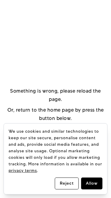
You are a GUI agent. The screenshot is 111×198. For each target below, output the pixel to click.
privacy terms (23, 170)
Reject (67, 183)
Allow (92, 183)
